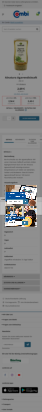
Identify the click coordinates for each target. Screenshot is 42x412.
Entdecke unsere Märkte (14, 223)
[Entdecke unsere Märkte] (25, 223)
